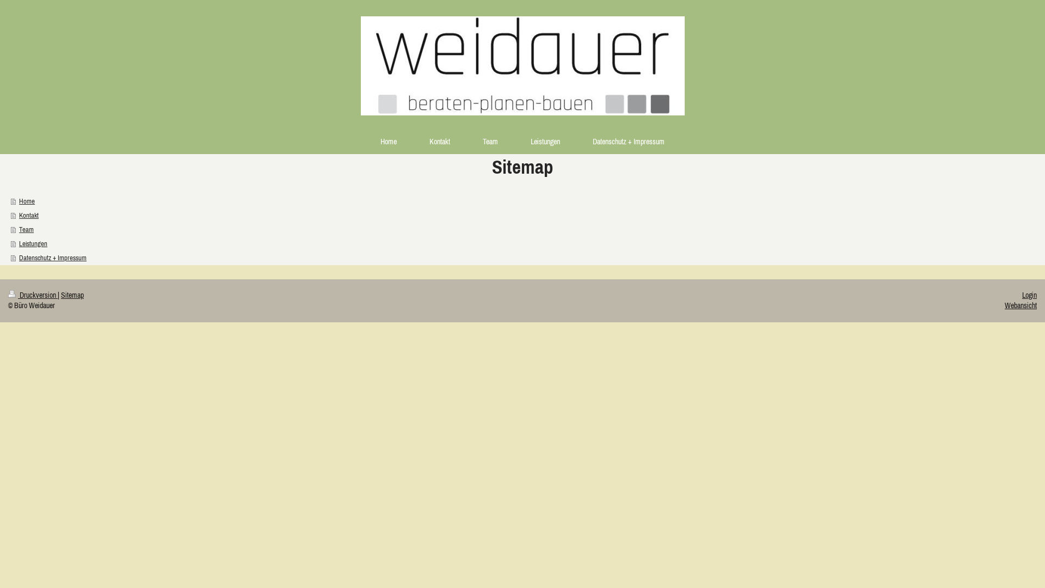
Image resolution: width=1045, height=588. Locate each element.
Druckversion (38, 295)
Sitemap (72, 295)
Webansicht (1021, 305)
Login (1029, 295)
